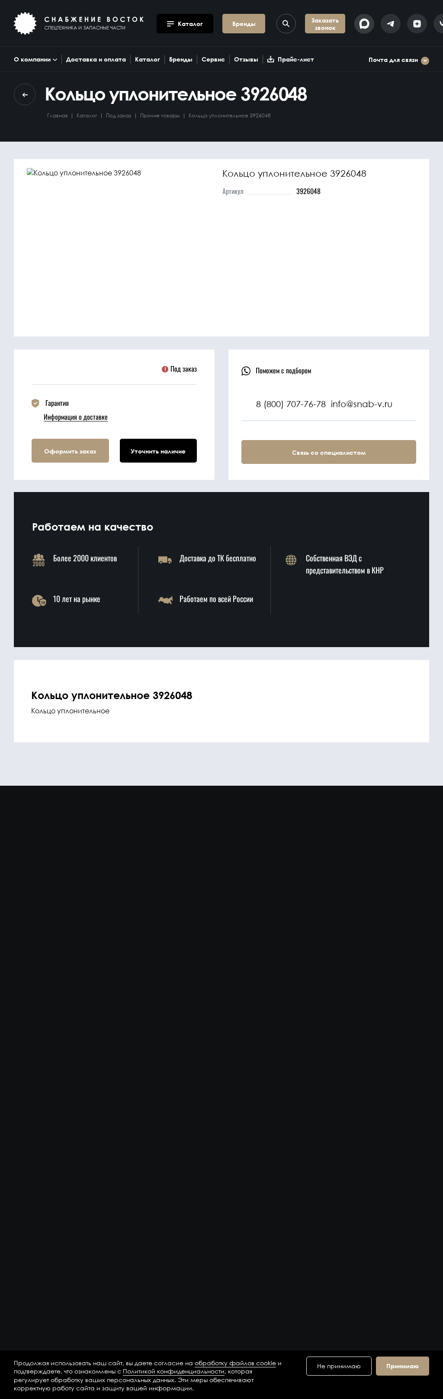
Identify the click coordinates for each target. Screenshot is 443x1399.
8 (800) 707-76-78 (291, 404)
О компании (32, 59)
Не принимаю (339, 1366)
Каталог (147, 59)
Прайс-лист (296, 59)
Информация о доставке (76, 416)
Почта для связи (393, 60)
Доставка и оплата (96, 59)
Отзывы (246, 59)
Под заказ (118, 115)
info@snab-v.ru (361, 404)
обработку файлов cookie (235, 1363)
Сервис (213, 59)
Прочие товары (160, 115)
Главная (57, 115)
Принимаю (402, 1366)
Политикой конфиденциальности (174, 1371)
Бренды (181, 59)
